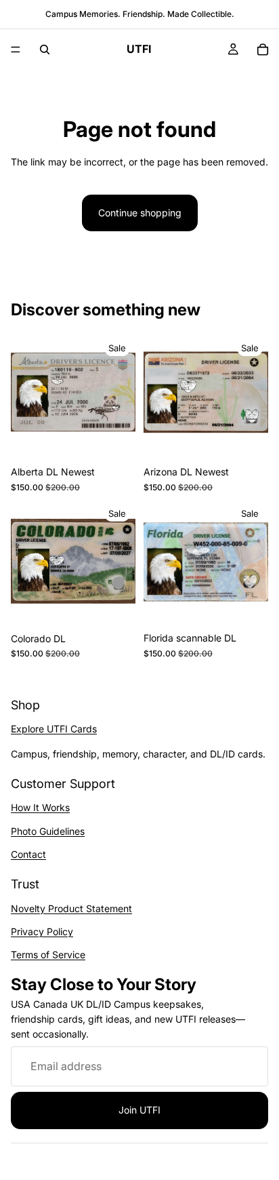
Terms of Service (48, 954)
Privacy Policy (42, 931)
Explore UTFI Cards (54, 728)
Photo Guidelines (48, 830)
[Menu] (15, 49)
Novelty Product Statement (71, 907)
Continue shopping (139, 212)
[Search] (45, 49)
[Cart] (263, 49)
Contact (28, 854)
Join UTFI (139, 1110)
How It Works (40, 807)
